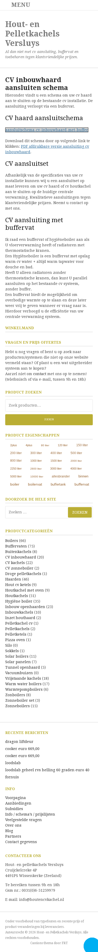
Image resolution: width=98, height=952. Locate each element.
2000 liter (76, 460)
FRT (65, 943)
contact (39, 374)
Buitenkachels (18, 552)
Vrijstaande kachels (23, 678)
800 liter (16, 460)
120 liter (63, 445)
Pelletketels (15, 634)
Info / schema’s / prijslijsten (30, 814)
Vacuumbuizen (19, 673)
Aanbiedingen (18, 803)
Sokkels (12, 651)
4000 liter (76, 468)
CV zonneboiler (19, 568)
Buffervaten (16, 546)
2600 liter (36, 468)
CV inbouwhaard (20, 557)
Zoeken (49, 419)
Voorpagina (15, 798)
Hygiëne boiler (18, 601)
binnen (83, 476)
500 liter (76, 453)
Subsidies (14, 809)
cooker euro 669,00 (22, 749)
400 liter (56, 453)
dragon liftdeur (19, 742)
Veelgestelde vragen (23, 820)
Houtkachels (16, 596)
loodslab (13, 763)
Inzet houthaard (20, 618)
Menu (20, 5)
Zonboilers (15, 695)
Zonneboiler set (19, 700)
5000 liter (16, 476)
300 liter (36, 453)
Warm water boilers (23, 684)
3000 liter (56, 468)
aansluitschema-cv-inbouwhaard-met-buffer (46, 130)
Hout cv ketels (18, 585)
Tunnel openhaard (22, 667)
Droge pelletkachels (23, 574)
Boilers (11, 541)
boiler (14, 484)
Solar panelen (18, 662)
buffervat (81, 484)
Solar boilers (16, 656)
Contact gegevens (21, 842)
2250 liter (16, 468)
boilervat (35, 484)
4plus (29, 445)
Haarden (13, 579)
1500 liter (56, 460)
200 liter (16, 453)
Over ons (13, 825)
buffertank (58, 484)
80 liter (45, 445)
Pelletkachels (17, 629)
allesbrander (61, 476)
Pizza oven (15, 640)
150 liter (82, 445)
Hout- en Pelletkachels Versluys (32, 34)
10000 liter (36, 476)
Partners (13, 836)
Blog (9, 831)
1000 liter (36, 460)
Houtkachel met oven (24, 590)
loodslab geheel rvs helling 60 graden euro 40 (47, 770)
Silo (8, 645)
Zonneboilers (17, 706)
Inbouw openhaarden (25, 607)
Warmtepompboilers (24, 689)
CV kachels (15, 563)
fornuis (12, 777)
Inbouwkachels (19, 612)
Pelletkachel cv (19, 623)
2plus (13, 445)
